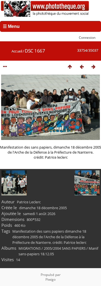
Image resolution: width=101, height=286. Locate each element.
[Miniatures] (70, 66)
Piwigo (50, 279)
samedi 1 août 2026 (39, 213)
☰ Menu (11, 26)
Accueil (17, 51)
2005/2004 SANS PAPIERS (65, 248)
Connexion (87, 37)
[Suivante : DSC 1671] (93, 66)
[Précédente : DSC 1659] (82, 66)
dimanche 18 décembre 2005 (43, 207)
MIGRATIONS (30, 248)
